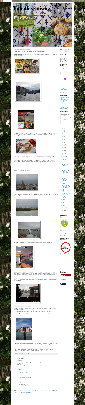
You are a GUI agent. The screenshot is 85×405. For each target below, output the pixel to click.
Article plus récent (17, 390)
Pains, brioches (64, 89)
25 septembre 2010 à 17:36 (22, 379)
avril (63, 202)
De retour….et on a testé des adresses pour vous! (65, 172)
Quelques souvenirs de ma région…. (66, 194)
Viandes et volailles (64, 104)
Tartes (62, 92)
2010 (63, 153)
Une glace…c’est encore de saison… (65, 175)
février (64, 205)
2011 (63, 152)
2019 (63, 139)
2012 (63, 150)
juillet (64, 197)
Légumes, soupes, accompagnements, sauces (65, 100)
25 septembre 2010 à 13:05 (22, 372)
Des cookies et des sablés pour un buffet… (65, 182)
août (63, 196)
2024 (63, 131)
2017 (63, 142)
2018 (63, 141)
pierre (18, 382)
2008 (63, 210)
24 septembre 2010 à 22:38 (22, 365)
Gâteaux (62, 88)
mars (64, 203)
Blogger (47, 401)
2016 (63, 144)
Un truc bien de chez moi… (65, 165)
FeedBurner (65, 122)
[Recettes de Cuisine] (64, 216)
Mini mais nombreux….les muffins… (65, 179)
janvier (64, 207)
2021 (63, 136)
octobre (64, 158)
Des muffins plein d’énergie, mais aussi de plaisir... (65, 162)
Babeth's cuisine (31, 8)
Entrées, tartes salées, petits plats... (65, 98)
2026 (63, 128)
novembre (64, 156)
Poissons (63, 102)
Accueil (35, 390)
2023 (63, 133)
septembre (65, 159)
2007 (63, 212)
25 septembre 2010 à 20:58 (22, 385)
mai (63, 200)
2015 (63, 145)
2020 (63, 138)
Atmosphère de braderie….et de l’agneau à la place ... (65, 190)
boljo (18, 376)
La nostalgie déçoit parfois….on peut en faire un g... (66, 186)
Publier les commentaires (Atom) (25, 392)
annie (18, 369)
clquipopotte (19, 360)
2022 (63, 134)
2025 (63, 130)
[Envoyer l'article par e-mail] (28, 353)
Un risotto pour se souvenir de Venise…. (65, 168)
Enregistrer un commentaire (21, 388)
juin (63, 199)
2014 (63, 147)
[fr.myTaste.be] (63, 235)
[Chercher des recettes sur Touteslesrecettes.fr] (64, 230)
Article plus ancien (54, 390)
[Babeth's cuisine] (60, 74)
